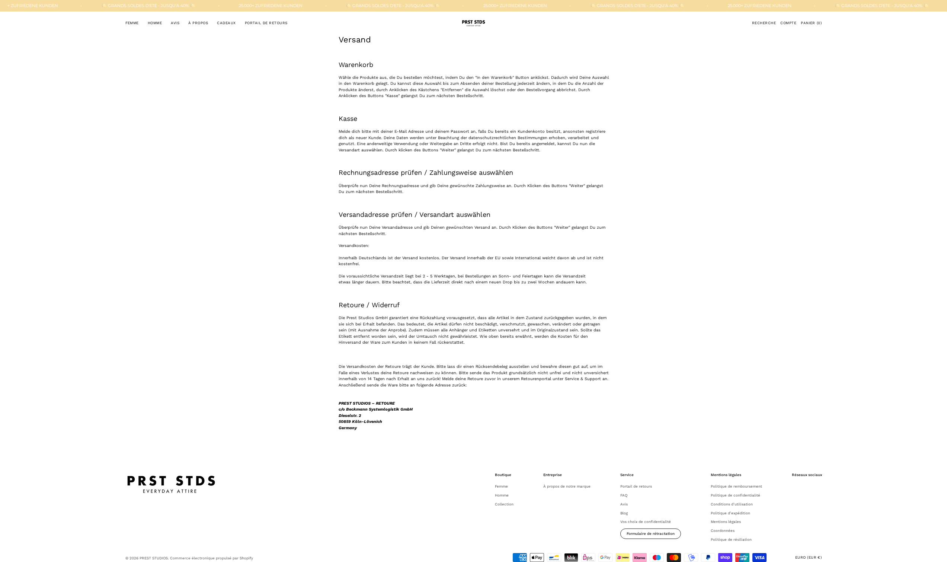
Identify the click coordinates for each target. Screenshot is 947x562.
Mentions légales (726, 522)
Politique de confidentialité (735, 495)
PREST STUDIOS (154, 558)
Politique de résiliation (731, 539)
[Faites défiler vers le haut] (936, 551)
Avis (624, 504)
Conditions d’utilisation (732, 504)
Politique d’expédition (730, 513)
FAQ (623, 495)
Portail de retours (636, 486)
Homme (502, 495)
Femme (501, 486)
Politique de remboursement (736, 486)
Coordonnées (723, 531)
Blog (624, 513)
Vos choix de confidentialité (645, 522)
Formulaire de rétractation (651, 534)
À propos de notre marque (567, 486)
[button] (764, 23)
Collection (504, 504)
